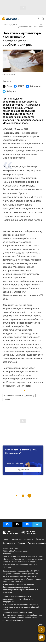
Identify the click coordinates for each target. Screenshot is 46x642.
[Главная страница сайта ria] (3, 18)
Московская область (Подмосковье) (19, 396)
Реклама (21, 543)
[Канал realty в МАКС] (7, 524)
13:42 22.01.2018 (10, 25)
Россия (7, 400)
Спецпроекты (9, 543)
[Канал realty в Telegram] (37, 524)
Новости (6, 539)
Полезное (40, 539)
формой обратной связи (13, 620)
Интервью (28, 539)
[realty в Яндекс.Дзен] (17, 524)
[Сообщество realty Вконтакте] (27, 524)
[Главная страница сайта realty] (15, 18)
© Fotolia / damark (9, 74)
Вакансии (7, 554)
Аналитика (16, 539)
